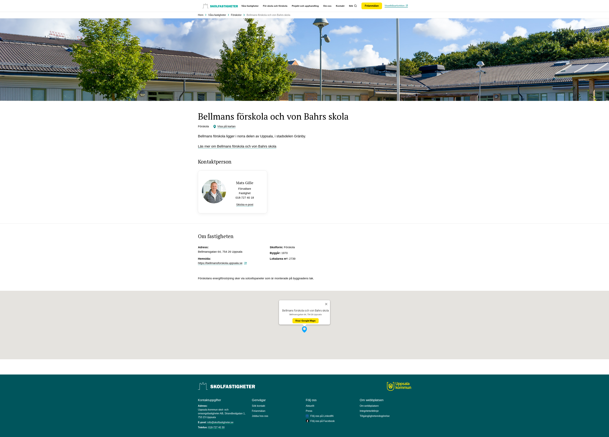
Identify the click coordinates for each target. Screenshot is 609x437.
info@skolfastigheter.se (220, 422)
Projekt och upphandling (305, 6)
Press (309, 411)
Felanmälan (258, 411)
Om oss (327, 6)
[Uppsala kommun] (399, 386)
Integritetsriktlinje (369, 411)
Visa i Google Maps (305, 320)
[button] (304, 329)
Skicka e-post (244, 204)
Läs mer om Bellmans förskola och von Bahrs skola (237, 146)
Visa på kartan (226, 126)
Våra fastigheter (250, 6)
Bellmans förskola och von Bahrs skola (268, 15)
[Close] (326, 304)
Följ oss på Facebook (322, 421)
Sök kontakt (258, 405)
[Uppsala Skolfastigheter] (226, 386)
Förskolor (236, 15)
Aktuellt (310, 405)
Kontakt (340, 6)
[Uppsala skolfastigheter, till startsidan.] (220, 5)
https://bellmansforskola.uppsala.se (220, 263)
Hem (200, 15)
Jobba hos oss (260, 416)
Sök (351, 6)
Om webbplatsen (369, 405)
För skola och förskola (275, 6)
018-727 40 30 (216, 427)
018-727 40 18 (245, 197)
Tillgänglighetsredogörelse (375, 416)
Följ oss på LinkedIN (322, 416)
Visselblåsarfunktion (395, 5)
